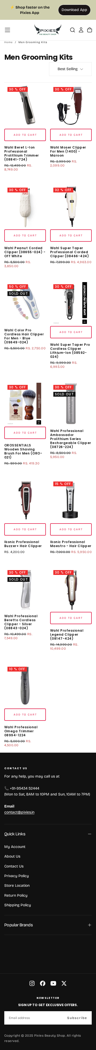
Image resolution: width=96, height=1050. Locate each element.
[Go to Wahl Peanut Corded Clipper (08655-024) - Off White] (25, 206)
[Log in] (81, 30)
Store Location (17, 885)
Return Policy (15, 895)
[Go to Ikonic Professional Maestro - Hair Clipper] (71, 500)
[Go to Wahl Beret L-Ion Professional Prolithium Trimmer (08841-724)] (25, 106)
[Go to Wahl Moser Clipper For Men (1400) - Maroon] (71, 106)
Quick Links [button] (14, 833)
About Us (12, 856)
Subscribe (77, 1018)
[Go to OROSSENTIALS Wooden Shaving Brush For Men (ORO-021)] (25, 403)
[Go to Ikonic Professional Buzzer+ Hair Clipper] (25, 500)
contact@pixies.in (19, 812)
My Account (14, 846)
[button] (7, 30)
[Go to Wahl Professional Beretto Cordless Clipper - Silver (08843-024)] (25, 589)
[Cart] (89, 30)
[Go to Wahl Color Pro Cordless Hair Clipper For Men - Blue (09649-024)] (25, 303)
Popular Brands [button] (18, 924)
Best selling (68, 69)
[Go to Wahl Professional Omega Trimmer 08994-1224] (25, 685)
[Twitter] (64, 983)
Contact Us (13, 866)
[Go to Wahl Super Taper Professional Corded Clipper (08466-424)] (71, 206)
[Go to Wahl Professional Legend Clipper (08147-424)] (71, 589)
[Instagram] (32, 983)
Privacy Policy (16, 876)
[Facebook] (42, 983)
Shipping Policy (17, 905)
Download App (74, 9)
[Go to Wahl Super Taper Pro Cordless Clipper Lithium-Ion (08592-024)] (71, 303)
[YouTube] (53, 983)
